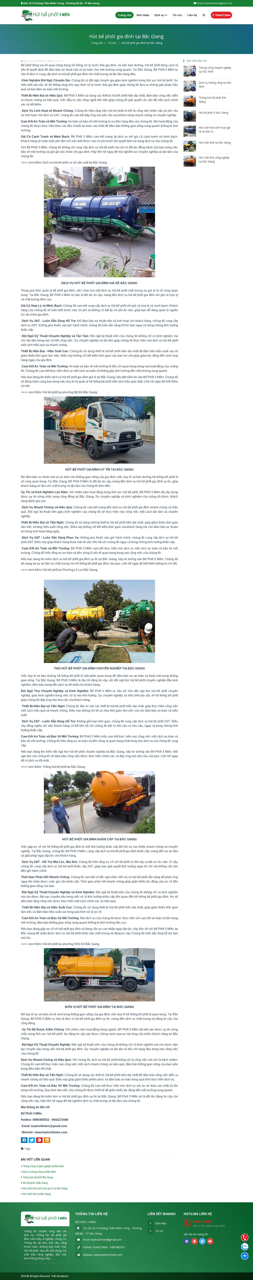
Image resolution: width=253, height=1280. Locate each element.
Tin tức (177, 15)
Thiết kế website (59, 1276)
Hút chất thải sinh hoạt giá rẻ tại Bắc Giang (44, 1188)
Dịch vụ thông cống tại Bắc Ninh (39, 1171)
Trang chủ (124, 15)
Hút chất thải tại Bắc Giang (36, 1194)
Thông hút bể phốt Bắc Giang (37, 1177)
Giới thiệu (143, 15)
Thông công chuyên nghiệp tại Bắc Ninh (43, 1166)
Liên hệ (192, 15)
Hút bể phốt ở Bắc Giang (35, 1182)
